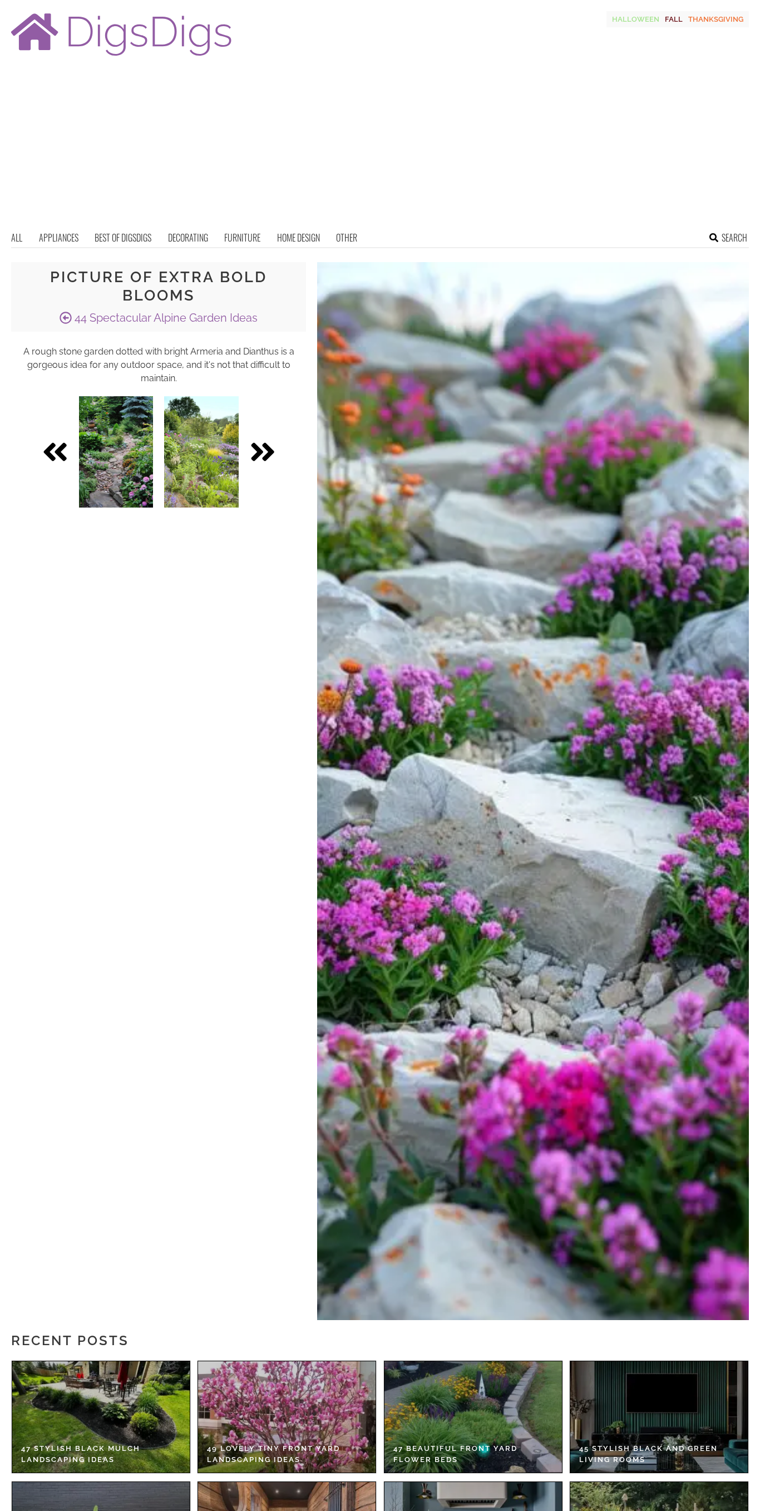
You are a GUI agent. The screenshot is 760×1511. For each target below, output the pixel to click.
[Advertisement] (380, 147)
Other (346, 237)
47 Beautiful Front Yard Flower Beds (455, 1454)
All (16, 237)
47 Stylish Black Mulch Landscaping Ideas (80, 1454)
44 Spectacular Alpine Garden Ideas (165, 317)
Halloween (635, 19)
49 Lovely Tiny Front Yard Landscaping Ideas (273, 1454)
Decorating (188, 237)
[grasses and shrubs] (201, 452)
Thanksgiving (715, 19)
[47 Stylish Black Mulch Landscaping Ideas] (101, 1417)
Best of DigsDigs (123, 237)
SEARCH (734, 237)
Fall (674, 19)
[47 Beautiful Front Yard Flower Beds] (473, 1417)
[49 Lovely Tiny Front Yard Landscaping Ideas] (287, 1417)
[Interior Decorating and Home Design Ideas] (121, 57)
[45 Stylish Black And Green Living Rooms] (659, 1417)
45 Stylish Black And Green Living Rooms (648, 1454)
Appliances (58, 237)
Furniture (242, 237)
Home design (298, 237)
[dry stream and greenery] (116, 452)
